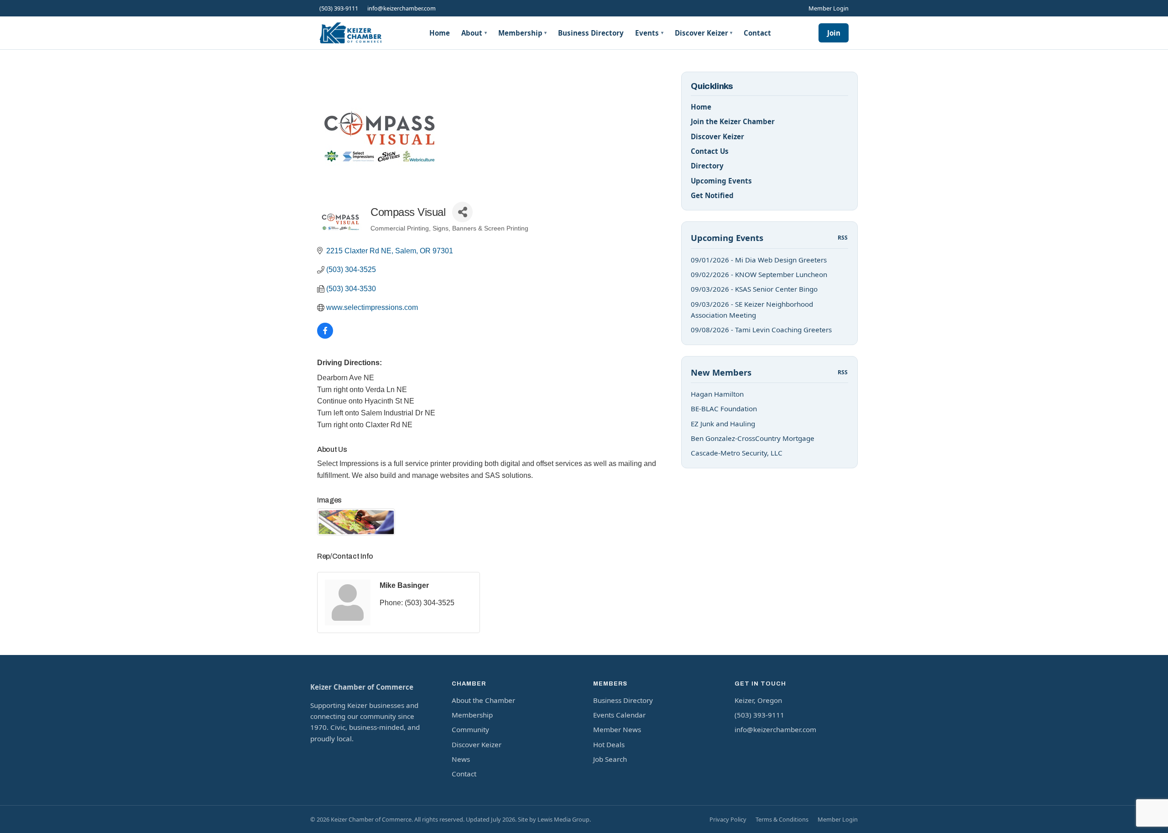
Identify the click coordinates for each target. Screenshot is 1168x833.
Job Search (610, 759)
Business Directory (591, 32)
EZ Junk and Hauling (723, 423)
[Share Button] (462, 212)
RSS (843, 237)
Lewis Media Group (563, 819)
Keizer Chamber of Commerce (361, 687)
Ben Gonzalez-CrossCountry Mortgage (752, 438)
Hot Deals (609, 744)
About (474, 32)
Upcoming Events (721, 180)
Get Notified (712, 195)
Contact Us (710, 151)
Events (649, 32)
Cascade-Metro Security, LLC (736, 452)
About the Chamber (483, 700)
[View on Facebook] (325, 336)
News (461, 759)
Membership (522, 32)
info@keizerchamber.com (401, 8)
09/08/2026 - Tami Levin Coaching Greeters (761, 329)
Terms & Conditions (782, 819)
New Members (721, 372)
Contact (757, 32)
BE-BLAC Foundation (724, 408)
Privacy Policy (727, 819)
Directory (707, 165)
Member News (617, 729)
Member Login (828, 8)
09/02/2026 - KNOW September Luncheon (759, 274)
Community (470, 729)
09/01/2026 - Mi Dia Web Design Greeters (759, 259)
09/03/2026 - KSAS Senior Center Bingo (754, 288)
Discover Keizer (704, 32)
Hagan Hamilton (717, 393)
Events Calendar (619, 714)
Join (833, 32)
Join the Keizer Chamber (733, 121)
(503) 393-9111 (338, 8)
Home (439, 32)
